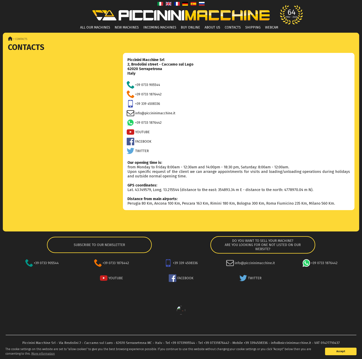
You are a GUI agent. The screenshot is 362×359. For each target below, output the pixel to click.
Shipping (253, 27)
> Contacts (19, 39)
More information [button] (43, 353)
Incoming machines (159, 27)
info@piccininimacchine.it (291, 343)
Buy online (190, 27)
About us (212, 27)
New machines (127, 27)
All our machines (95, 27)
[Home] (181, 21)
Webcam (271, 27)
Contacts (233, 27)
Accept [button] (340, 351)
